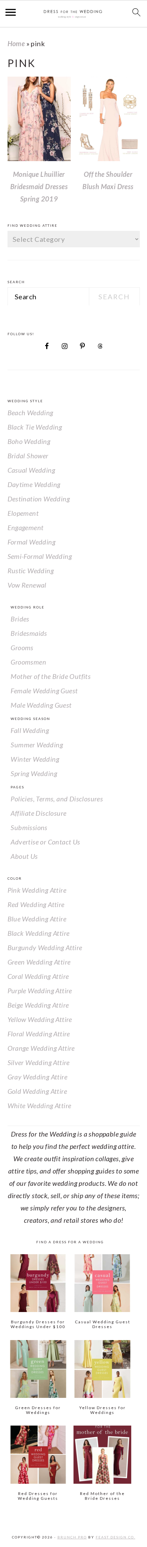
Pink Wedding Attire (37, 890)
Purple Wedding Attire (40, 990)
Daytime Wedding (34, 484)
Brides (20, 619)
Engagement (26, 527)
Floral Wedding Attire (39, 1034)
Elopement (23, 513)
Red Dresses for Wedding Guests (38, 1496)
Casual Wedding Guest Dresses (102, 1324)
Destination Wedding (39, 499)
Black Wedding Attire (39, 933)
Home (16, 43)
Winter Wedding (35, 759)
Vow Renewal (27, 585)
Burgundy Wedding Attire (45, 947)
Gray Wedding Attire (38, 1077)
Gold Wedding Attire (37, 1091)
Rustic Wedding (31, 570)
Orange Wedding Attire (41, 1048)
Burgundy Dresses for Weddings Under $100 (38, 1324)
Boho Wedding (29, 441)
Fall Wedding (30, 730)
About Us (24, 856)
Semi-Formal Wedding (40, 556)
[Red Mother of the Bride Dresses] (102, 1454)
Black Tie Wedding (35, 427)
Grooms (22, 647)
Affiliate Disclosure (38, 813)
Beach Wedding (30, 412)
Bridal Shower (28, 455)
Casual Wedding (31, 470)
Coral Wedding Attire (38, 976)
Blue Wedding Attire (37, 919)
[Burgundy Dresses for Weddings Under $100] (38, 1283)
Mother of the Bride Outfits (51, 676)
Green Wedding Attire (39, 962)
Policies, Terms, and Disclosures (57, 799)
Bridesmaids (29, 633)
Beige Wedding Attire (38, 1005)
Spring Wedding (34, 773)
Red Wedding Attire (36, 904)
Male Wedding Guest (41, 705)
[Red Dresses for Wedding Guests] (38, 1454)
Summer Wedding (37, 744)
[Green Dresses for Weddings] (38, 1369)
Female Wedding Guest (44, 690)
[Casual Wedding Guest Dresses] (102, 1283)
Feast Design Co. (115, 1537)
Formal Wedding (32, 542)
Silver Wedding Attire (39, 1062)
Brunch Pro (72, 1537)
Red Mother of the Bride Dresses (102, 1496)
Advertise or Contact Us (45, 842)
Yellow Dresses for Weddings (102, 1410)
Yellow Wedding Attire (40, 1019)
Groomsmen (28, 662)
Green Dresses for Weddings (38, 1410)
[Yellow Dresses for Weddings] (102, 1369)
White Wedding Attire (39, 1105)
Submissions (29, 827)
